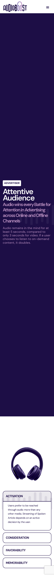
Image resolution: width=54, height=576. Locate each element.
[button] (47, 7)
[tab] (27, 510)
